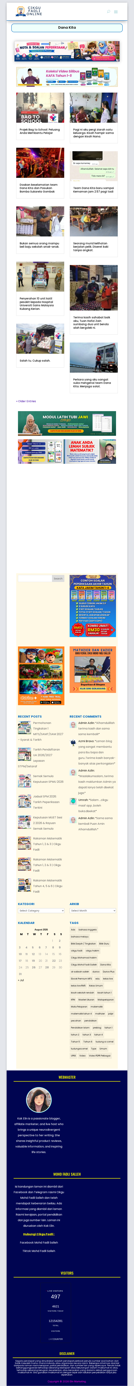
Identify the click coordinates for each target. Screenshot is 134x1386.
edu (97, 978)
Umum (103, 1048)
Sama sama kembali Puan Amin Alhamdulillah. (95, 823)
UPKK (73, 1055)
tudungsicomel (79, 1048)
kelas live (108, 978)
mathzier (100, 1013)
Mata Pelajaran (79, 1006)
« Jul (21, 980)
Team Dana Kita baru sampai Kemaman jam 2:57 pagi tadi (93, 189)
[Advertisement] (70, 509)
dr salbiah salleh (80, 971)
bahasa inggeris (88, 929)
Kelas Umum (96, 985)
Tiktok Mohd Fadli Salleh (39, 1251)
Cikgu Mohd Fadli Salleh (84, 964)
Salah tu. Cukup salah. (35, 360)
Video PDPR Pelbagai (99, 1055)
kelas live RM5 (78, 985)
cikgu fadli (76, 950)
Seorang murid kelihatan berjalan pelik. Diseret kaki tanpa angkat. (90, 247)
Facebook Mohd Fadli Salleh (39, 1243)
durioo (95, 971)
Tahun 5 (75, 1041)
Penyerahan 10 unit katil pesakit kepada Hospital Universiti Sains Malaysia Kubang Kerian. (37, 304)
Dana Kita (105, 964)
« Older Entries (26, 401)
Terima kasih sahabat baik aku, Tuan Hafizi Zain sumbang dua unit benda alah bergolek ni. (91, 323)
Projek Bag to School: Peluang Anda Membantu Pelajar (40, 131)
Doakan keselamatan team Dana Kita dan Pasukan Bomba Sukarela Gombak (39, 188)
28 (47, 967)
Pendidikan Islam (80, 1027)
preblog (97, 1027)
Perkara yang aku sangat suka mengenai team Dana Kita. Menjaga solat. (92, 383)
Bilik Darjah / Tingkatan (83, 943)
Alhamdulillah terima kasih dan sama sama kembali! (96, 728)
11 (26, 954)
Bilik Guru (104, 943)
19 (33, 961)
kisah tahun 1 (104, 992)
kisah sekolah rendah (82, 992)
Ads (73, 929)
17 (20, 961)
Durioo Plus (108, 971)
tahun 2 (75, 1034)
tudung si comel (104, 1041)
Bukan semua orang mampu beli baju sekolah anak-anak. (39, 245)
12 (33, 954)
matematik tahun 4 (81, 1013)
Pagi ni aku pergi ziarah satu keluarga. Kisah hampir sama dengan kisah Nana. (93, 133)
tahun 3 (87, 1034)
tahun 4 (98, 1034)
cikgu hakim (92, 950)
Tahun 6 (87, 1041)
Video (82, 1055)
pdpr (110, 1013)
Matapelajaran (106, 999)
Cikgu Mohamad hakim (84, 957)
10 (20, 954)
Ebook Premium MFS (81, 978)
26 (34, 967)
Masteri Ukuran (86, 999)
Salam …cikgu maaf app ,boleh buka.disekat (93, 805)
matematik (97, 1006)
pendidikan (90, 1020)
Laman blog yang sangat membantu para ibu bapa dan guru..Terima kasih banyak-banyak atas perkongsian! (97, 752)
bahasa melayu (79, 936)
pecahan (76, 1020)
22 (54, 961)
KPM (73, 999)
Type (93, 1048)
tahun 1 (108, 1027)
